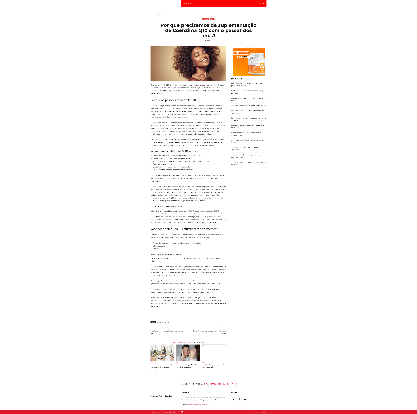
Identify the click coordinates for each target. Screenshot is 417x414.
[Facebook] (256, 3)
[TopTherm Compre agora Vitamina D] (249, 62)
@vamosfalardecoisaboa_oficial (220, 384)
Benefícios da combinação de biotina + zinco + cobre (167, 332)
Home (256, 412)
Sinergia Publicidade (177, 412)
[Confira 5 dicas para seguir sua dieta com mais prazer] (214, 353)
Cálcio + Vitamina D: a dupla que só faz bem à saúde (209, 332)
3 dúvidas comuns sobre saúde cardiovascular (248, 106)
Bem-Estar (159, 15)
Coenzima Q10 (161, 322)
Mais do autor (198, 342)
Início (152, 15)
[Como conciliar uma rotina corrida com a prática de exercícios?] (162, 353)
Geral (212, 19)
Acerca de (263, 412)
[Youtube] (263, 3)
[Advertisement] (188, 313)
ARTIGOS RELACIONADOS (181, 342)
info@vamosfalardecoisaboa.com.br (197, 405)
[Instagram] (259, 3)
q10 (169, 322)
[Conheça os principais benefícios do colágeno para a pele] (188, 353)
